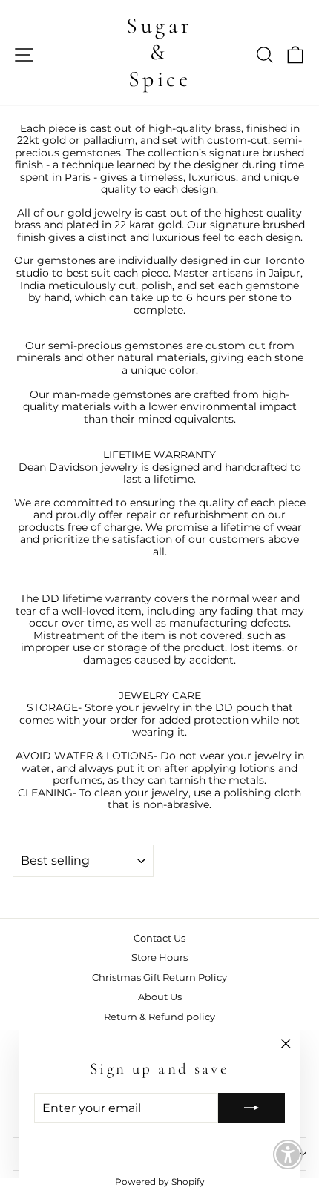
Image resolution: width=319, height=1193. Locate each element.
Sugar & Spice (159, 52)
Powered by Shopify (160, 1181)
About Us (160, 996)
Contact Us (159, 938)
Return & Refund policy (159, 1016)
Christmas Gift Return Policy (159, 977)
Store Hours (159, 957)
